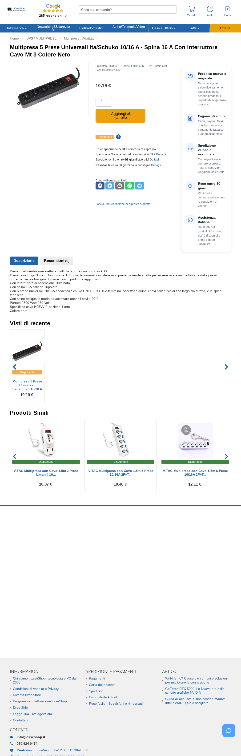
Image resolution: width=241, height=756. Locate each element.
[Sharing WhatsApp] (129, 185)
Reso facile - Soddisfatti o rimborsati (116, 703)
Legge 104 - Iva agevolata (32, 714)
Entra (227, 15)
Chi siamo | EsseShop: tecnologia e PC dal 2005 (44, 680)
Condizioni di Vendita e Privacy (36, 689)
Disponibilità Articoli (103, 697)
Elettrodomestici (91, 28)
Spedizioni (96, 691)
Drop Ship (20, 707)
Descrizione (24, 261)
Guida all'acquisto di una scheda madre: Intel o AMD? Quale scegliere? (195, 701)
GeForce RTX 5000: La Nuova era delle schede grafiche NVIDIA (195, 691)
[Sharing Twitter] (109, 185)
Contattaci (20, 720)
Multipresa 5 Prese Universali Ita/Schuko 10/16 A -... (27, 385)
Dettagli (161, 154)
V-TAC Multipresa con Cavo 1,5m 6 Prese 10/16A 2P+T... (195, 473)
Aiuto (210, 15)
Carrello (192, 15)
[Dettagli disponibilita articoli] (118, 137)
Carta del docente (102, 685)
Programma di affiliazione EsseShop (40, 701)
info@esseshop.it (31, 737)
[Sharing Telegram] (139, 185)
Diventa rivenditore (27, 695)
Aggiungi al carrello (120, 116)
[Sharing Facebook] (100, 185)
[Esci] (228, 9)
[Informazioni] (210, 9)
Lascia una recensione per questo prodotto (123, 204)
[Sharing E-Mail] (119, 185)
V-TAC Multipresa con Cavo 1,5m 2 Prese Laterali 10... (46, 473)
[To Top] (230, 745)
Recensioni (56, 261)
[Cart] (192, 11)
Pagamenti (97, 678)
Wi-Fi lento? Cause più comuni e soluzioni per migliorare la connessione (196, 680)
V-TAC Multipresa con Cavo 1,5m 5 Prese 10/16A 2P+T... (120, 473)
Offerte (225, 28)
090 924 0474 (27, 743)
